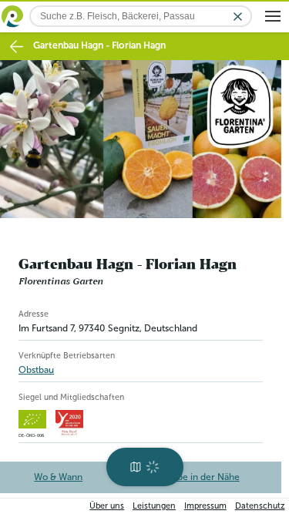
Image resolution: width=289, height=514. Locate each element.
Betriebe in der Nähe (196, 477)
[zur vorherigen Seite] (17, 47)
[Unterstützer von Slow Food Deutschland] (69, 424)
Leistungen (154, 506)
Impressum (205, 506)
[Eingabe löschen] (238, 16)
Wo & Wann (59, 477)
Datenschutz (260, 506)
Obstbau (36, 370)
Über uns (106, 506)
